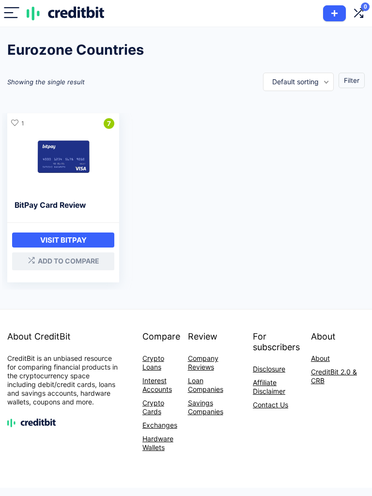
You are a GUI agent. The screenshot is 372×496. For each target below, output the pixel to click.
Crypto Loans (153, 362)
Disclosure (269, 369)
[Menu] (11, 13)
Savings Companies (205, 407)
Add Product (334, 13)
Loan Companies (205, 384)
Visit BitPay (63, 240)
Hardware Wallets (157, 442)
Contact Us (270, 405)
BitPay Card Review (50, 205)
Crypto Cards (153, 407)
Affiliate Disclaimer (269, 386)
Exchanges (159, 425)
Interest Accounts (157, 384)
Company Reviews (203, 362)
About (320, 358)
